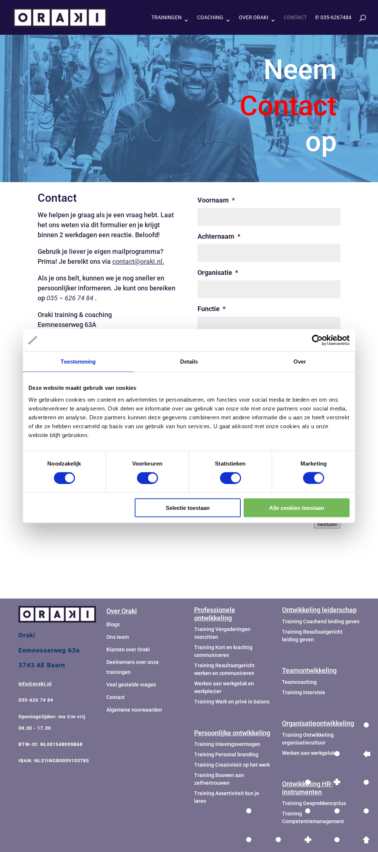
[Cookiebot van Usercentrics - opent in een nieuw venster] (317, 340)
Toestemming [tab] (78, 361)
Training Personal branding (226, 754)
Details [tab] (189, 361)
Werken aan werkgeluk (308, 753)
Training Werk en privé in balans (231, 702)
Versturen (327, 524)
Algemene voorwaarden (134, 710)
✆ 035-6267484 (333, 17)
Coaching (210, 17)
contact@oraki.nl (137, 261)
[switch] (147, 478)
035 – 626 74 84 (70, 298)
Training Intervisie (303, 692)
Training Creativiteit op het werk (232, 765)
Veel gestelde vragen (131, 685)
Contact (295, 17)
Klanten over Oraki (128, 649)
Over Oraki (253, 17)
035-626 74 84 (35, 700)
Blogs (113, 624)
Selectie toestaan (188, 507)
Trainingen (166, 17)
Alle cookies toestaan (296, 507)
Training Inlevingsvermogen (227, 744)
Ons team (117, 637)
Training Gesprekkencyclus (314, 803)
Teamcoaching (299, 682)
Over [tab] (299, 361)
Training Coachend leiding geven (321, 621)
